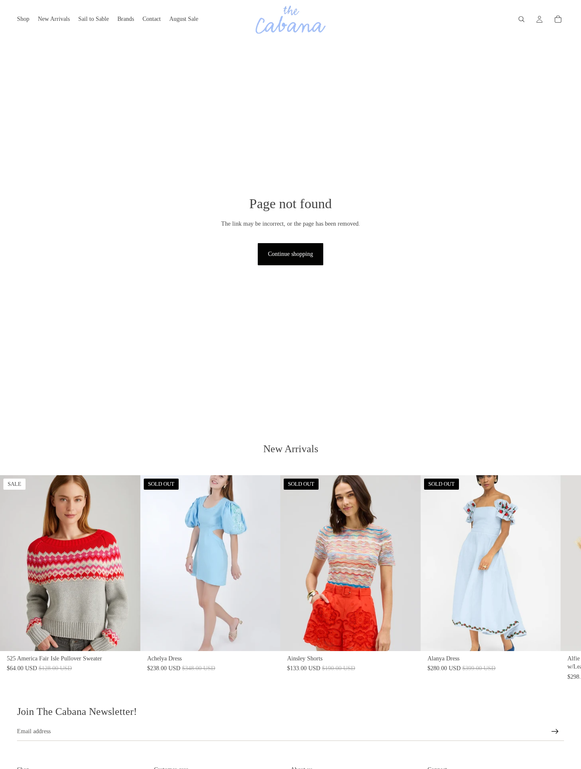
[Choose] (127, 637)
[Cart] (558, 19)
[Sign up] (555, 731)
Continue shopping (290, 254)
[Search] (521, 19)
